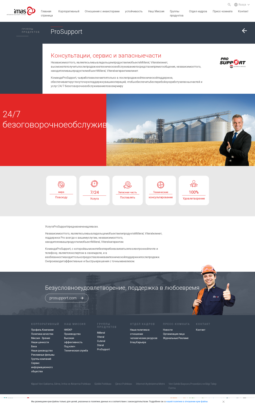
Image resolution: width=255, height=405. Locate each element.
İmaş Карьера (138, 342)
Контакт (243, 11)
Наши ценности (40, 342)
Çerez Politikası (123, 383)
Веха (34, 346)
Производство (72, 334)
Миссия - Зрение (40, 338)
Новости (168, 329)
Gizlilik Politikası (102, 383)
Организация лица (174, 334)
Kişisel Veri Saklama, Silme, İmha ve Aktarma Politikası (61, 383)
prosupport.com (66, 298)
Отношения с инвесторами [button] (102, 11)
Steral (100, 345)
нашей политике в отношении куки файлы (187, 401)
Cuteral (101, 341)
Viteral (100, 337)
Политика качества (42, 334)
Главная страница (47, 13)
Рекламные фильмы (42, 354)
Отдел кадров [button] (198, 11)
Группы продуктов (177, 13)
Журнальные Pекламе (176, 338)
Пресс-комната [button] (222, 11)
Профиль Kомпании (42, 329)
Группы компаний (41, 359)
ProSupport (103, 349)
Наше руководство (42, 350)
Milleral (101, 332)
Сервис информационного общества (42, 367)
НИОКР (68, 329)
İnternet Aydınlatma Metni (150, 383)
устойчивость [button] (134, 11)
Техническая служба (76, 350)
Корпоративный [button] (68, 11)
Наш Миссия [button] (156, 11)
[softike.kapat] (222, 401)
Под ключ (69, 346)
